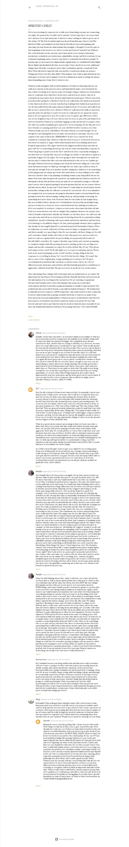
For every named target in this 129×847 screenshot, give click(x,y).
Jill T (37, 389)
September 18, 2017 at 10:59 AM (53, 333)
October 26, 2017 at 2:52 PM (51, 699)
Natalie (39, 471)
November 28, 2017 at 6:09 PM (62, 721)
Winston (37, 320)
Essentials (49, 6)
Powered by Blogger (66, 839)
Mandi (38, 333)
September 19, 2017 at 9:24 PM (54, 574)
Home (39, 6)
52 (57, 6)
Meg (38, 699)
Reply (38, 383)
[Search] (99, 7)
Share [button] (30, 316)
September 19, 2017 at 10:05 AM (54, 471)
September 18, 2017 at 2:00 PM (51, 389)
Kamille (46, 721)
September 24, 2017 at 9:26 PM (58, 660)
